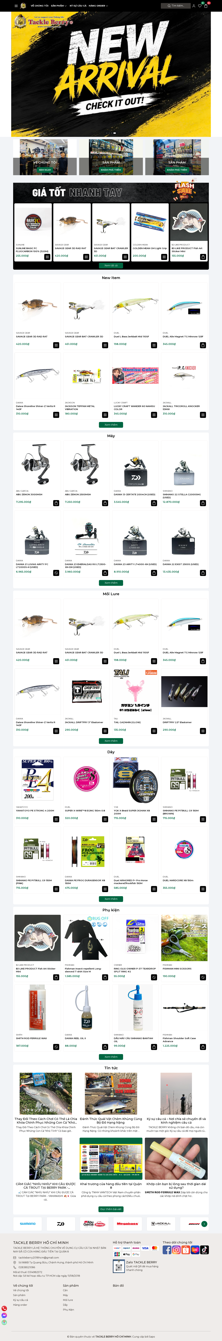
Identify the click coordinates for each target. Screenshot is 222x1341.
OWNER (118, 965)
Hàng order (97, 5)
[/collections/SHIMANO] (27, 1224)
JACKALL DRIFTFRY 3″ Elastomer (84, 722)
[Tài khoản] (194, 6)
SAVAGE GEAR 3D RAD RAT (70, 248)
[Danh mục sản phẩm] (16, 6)
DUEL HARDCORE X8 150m (178, 880)
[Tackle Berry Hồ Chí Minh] (23, 5)
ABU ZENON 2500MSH (78, 494)
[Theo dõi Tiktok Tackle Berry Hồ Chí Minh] (204, 1249)
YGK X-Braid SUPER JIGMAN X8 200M (132, 812)
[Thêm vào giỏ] (203, 257)
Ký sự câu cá (78, 5)
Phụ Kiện (68, 1309)
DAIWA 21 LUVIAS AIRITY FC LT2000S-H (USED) (32, 566)
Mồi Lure (111, 594)
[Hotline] (4, 1308)
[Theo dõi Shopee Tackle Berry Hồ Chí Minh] (185, 1249)
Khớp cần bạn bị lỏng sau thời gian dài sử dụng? (176, 1185)
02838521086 (27, 1267)
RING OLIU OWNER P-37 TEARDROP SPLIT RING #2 (135, 970)
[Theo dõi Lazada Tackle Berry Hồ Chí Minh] (195, 1249)
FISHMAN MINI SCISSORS (177, 968)
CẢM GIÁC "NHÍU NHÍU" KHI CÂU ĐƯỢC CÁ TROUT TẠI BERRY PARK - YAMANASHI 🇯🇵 (46, 1185)
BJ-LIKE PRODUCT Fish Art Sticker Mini (187, 250)
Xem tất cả (111, 265)
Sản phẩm (57, 5)
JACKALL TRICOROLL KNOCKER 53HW (181, 408)
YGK (116, 807)
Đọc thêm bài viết (111, 1209)
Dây (111, 752)
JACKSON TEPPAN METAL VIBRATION (80, 408)
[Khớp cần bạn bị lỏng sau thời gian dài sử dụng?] (176, 1159)
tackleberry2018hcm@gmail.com (39, 1257)
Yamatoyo (22, 807)
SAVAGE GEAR (62, 244)
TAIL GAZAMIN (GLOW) (127, 722)
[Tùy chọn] (47, 257)
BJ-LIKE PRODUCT (181, 244)
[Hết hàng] (56, 573)
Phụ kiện (111, 910)
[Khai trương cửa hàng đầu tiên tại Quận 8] (111, 1159)
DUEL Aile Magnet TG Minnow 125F (183, 336)
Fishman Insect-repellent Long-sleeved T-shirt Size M (83, 970)
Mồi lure (68, 1300)
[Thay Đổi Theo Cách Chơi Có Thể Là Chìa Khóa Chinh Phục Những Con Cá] (45, 1094)
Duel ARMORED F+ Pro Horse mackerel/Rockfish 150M (131, 882)
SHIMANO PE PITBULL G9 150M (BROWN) (181, 812)
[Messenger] (4, 1315)
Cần (65, 1290)
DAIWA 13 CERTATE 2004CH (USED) (134, 494)
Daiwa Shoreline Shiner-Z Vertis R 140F (35, 408)
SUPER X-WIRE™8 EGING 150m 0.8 (85, 810)
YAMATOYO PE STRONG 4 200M (35, 810)
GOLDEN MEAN (140, 244)
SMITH (19, 1034)
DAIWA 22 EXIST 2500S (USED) (181, 564)
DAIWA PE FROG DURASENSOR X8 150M (85, 882)
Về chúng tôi (39, 5)
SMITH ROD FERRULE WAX (31, 1038)
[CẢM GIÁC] (45, 1159)
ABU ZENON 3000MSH (29, 494)
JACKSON (70, 402)
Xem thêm (111, 424)
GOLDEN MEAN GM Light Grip (150, 248)
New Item (111, 278)
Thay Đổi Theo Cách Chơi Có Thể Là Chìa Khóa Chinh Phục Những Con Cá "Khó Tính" (45, 1120)
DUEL (116, 333)
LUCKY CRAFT (120, 402)
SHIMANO (168, 491)
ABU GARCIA (22, 491)
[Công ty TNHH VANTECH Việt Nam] (111, 74)
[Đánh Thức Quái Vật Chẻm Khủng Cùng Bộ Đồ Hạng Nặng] (111, 1094)
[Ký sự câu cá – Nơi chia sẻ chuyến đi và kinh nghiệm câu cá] (176, 1094)
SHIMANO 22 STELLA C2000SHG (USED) (182, 496)
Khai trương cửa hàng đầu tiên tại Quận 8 (111, 1185)
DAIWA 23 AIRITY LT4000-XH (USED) (135, 564)
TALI (116, 718)
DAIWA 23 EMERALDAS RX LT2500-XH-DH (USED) (85, 566)
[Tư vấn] (4, 1322)
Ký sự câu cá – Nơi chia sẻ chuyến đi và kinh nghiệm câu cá (176, 1120)
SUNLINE (20, 244)
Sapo (151, 1336)
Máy (111, 436)
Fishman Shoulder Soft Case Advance (179, 1040)
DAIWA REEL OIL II (75, 1038)
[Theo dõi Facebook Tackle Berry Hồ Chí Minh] (167, 1249)
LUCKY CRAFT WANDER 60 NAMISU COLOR (134, 408)
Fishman (69, 965)
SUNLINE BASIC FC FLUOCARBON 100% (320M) (32, 250)
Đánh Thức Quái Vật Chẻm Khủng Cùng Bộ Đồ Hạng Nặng (111, 1120)
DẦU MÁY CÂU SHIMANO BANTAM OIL (133, 1040)
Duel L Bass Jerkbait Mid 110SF (131, 336)
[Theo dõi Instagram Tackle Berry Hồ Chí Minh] (176, 1249)
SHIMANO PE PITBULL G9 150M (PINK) (34, 882)
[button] (204, 233)
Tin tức (111, 1068)
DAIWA (19, 402)
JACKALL (167, 402)
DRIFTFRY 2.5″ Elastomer (177, 722)
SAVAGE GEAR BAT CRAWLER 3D (111, 250)
